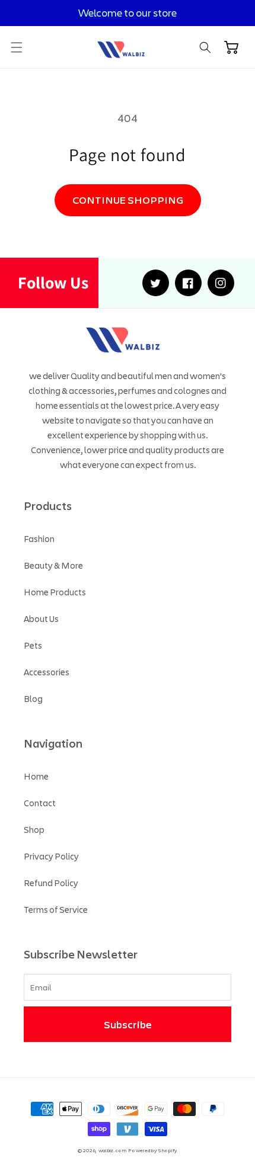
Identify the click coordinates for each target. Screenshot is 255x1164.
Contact (40, 803)
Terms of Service (56, 909)
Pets (33, 645)
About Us (41, 618)
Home (36, 776)
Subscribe (128, 1024)
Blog (33, 698)
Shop (34, 829)
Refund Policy (51, 883)
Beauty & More (53, 565)
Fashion (39, 538)
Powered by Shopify (152, 1150)
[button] (17, 47)
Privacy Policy (51, 856)
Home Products (55, 592)
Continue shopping (127, 200)
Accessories (46, 672)
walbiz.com (112, 1150)
